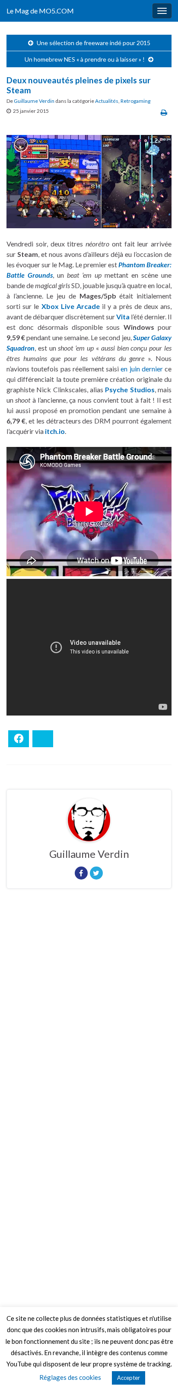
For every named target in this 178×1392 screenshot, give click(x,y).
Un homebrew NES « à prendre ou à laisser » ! (85, 59)
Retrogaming (135, 101)
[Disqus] (89, 1014)
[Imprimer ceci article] (164, 112)
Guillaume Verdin (34, 101)
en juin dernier (142, 368)
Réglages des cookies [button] (70, 1377)
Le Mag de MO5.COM (40, 11)
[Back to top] (158, 1372)
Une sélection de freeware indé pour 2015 (93, 42)
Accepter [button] (128, 1377)
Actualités (106, 101)
